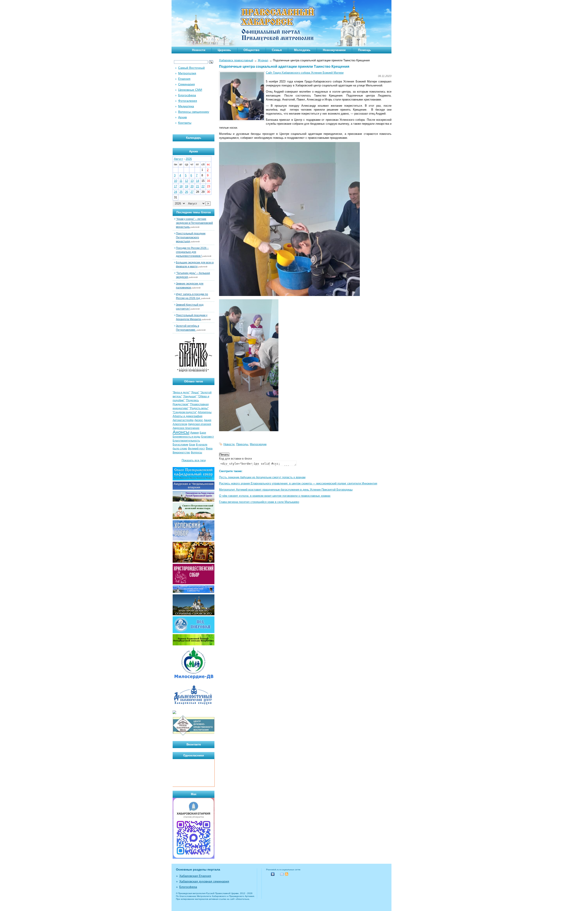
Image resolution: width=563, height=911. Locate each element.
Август (178, 159)
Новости (198, 50)
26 (186, 192)
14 (197, 181)
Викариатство (181, 452)
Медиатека (186, 106)
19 (186, 186)
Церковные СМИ (190, 89)
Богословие (180, 444)
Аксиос (198, 420)
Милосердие (258, 444)
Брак (192, 444)
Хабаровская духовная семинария (204, 881)
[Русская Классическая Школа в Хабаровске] (193, 735)
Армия (194, 432)
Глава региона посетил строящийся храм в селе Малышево (259, 502)
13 (192, 181)
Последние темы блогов (193, 212)
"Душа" (195, 392)
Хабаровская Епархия (195, 876)
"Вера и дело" (181, 392)
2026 (189, 159)
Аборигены (205, 412)
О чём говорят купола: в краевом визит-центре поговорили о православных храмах (275, 495)
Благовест (207, 436)
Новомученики (334, 50)
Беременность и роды (186, 436)
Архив (182, 117)
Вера (209, 448)
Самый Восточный (191, 67)
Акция (207, 420)
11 (180, 181)
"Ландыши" (190, 396)
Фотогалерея (187, 100)
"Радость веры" (198, 408)
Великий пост (196, 448)
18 (181, 186)
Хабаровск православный (236, 60)
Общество (251, 50)
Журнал (263, 60)
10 (175, 181)
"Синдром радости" (185, 412)
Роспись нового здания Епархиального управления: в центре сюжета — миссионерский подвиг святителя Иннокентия (298, 483)
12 (186, 181)
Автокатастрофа (183, 420)
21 (197, 186)
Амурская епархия (199, 424)
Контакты (184, 122)
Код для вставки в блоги (235, 458)
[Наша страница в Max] (193, 857)
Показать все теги (194, 460)
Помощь (364, 50)
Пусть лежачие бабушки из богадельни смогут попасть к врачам (262, 477)
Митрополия (187, 73)
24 (175, 192)
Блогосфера (187, 95)
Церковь (224, 50)
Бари (203, 432)
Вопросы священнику (193, 111)
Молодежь (302, 50)
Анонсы (181, 432)
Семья (277, 50)
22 (203, 186)
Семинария (186, 84)
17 (175, 186)
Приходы (242, 444)
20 (192, 186)
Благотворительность (186, 440)
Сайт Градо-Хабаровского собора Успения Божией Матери (305, 72)
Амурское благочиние (186, 428)
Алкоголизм (180, 424)
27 (192, 192)
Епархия (184, 78)
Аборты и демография (187, 416)
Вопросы (196, 452)
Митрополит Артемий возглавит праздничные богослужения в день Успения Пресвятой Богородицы (286, 489)
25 (181, 192)
